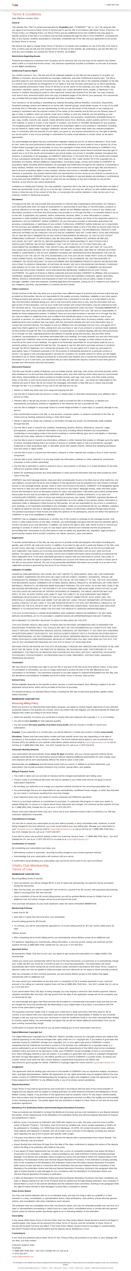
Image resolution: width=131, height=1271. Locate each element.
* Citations (44, 1268)
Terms (51, 1268)
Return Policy (79, 1268)
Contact (71, 1268)
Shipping (87, 1268)
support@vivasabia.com (96, 742)
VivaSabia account (25, 829)
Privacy (65, 1268)
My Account (58, 1268)
